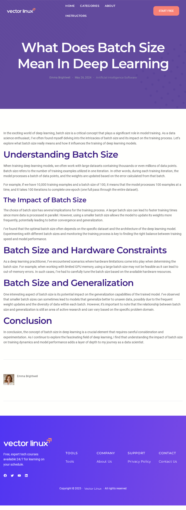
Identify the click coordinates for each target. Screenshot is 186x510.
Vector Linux (93, 488)
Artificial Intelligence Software (116, 77)
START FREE (166, 10)
